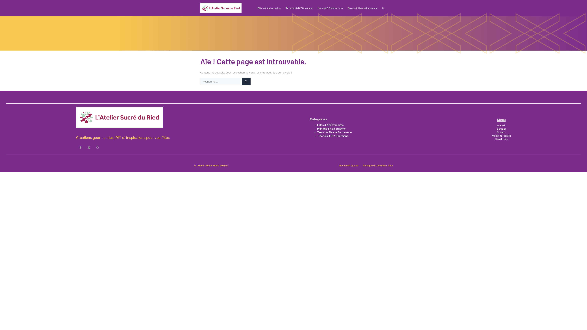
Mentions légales (501, 135)
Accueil (501, 125)
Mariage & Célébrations (330, 8)
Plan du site (501, 139)
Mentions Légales (348, 165)
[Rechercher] (246, 81)
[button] (383, 8)
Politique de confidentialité (378, 165)
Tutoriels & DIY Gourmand (299, 8)
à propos (501, 128)
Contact (501, 132)
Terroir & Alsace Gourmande (362, 8)
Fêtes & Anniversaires (269, 8)
